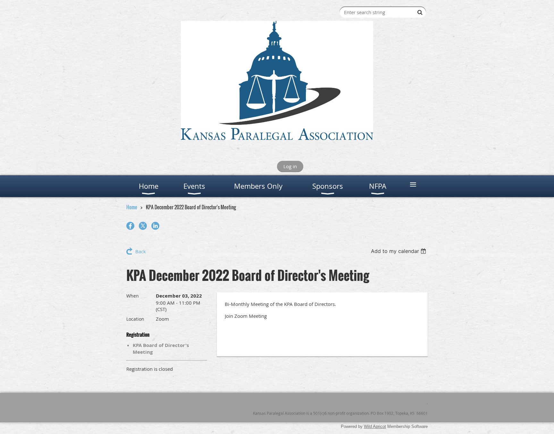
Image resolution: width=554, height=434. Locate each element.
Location (135, 319)
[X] (143, 226)
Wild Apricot (375, 426)
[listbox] (399, 251)
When (132, 296)
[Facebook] (130, 226)
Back (140, 251)
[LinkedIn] (155, 226)
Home (131, 207)
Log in (290, 166)
